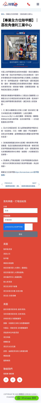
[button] (38, 4)
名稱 (5, 206)
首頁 (2, 14)
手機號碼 (6, 216)
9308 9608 (8, 373)
